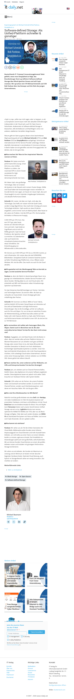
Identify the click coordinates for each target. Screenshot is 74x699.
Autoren (30, 679)
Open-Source (26, 476)
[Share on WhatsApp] (22, 67)
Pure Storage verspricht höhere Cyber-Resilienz (14, 606)
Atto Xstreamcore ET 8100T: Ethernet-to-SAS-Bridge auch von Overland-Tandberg (37, 604)
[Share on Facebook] (6, 67)
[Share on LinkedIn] (14, 67)
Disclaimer (10, 677)
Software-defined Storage (16, 480)
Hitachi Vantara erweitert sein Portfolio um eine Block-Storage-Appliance (64, 102)
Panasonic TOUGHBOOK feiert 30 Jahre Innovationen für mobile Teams (64, 151)
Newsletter (31, 675)
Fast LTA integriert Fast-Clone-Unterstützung (37, 580)
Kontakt (9, 666)
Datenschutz (11, 670)
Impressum (10, 675)
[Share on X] (10, 67)
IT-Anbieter (31, 677)
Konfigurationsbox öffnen (57, 685)
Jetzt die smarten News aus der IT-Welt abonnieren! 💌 (15, 627)
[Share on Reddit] (18, 67)
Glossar (30, 668)
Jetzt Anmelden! (37, 632)
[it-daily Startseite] (16, 7)
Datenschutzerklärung (13, 645)
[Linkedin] (54, 195)
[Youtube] (54, 200)
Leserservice (32, 670)
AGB (8, 673)
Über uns (9, 668)
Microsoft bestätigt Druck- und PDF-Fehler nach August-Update (64, 164)
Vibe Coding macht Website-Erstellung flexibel (64, 130)
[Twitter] (64, 195)
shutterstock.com (59, 690)
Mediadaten (31, 666)
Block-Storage (12, 476)
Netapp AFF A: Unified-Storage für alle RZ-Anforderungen (64, 113)
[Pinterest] (59, 200)
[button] (8, 16)
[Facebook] (59, 195)
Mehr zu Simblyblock (15, 470)
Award (30, 673)
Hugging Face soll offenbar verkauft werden (64, 140)
